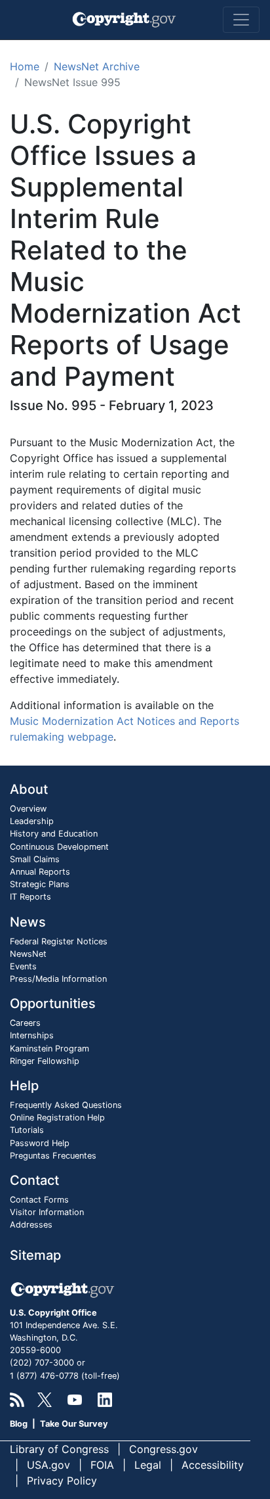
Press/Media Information (58, 979)
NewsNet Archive (97, 66)
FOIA (102, 1464)
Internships (32, 1035)
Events (23, 966)
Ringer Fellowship (44, 1061)
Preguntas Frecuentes (53, 1156)
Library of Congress (59, 1449)
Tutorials (27, 1130)
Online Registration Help (57, 1117)
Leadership (32, 821)
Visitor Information (47, 1212)
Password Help (39, 1143)
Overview (28, 809)
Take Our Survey (74, 1424)
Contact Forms (39, 1200)
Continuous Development (59, 847)
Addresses (31, 1225)
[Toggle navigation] (241, 20)
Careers (25, 1023)
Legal (147, 1464)
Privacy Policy (62, 1480)
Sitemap (35, 1255)
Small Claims (35, 859)
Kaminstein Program (49, 1048)
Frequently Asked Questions (66, 1105)
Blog (19, 1424)
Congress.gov (163, 1449)
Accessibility (213, 1464)
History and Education (54, 834)
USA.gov (48, 1464)
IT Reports (30, 897)
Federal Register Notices (58, 941)
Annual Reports (40, 872)
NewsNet (28, 954)
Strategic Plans (39, 884)
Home (24, 66)
